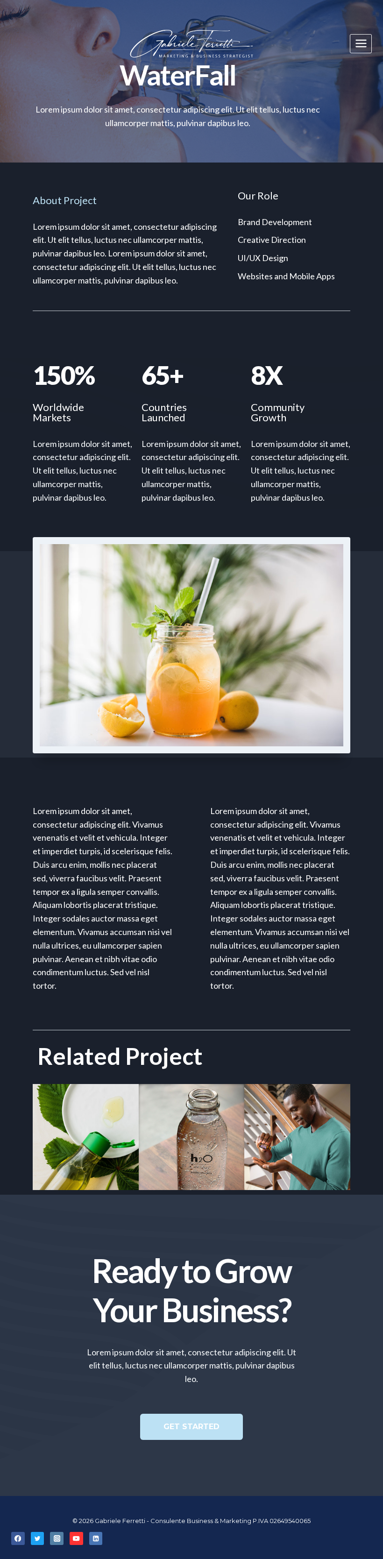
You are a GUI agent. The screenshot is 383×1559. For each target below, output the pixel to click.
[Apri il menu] (361, 43)
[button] (191, 1427)
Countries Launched (164, 412)
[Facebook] (18, 1538)
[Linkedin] (96, 1538)
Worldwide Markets (58, 412)
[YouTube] (76, 1538)
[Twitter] (37, 1538)
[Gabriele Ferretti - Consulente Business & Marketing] (191, 43)
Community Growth (278, 412)
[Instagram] (57, 1538)
